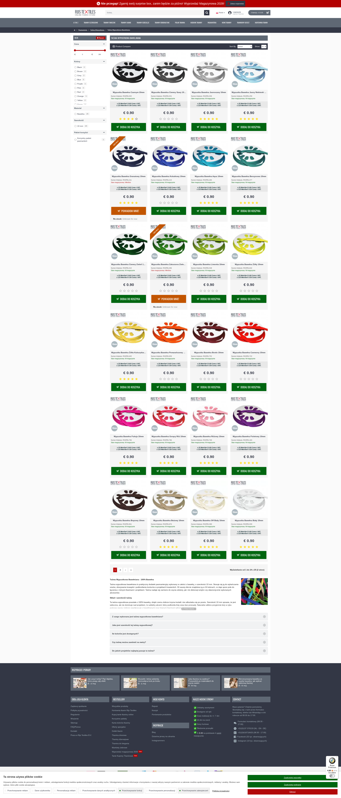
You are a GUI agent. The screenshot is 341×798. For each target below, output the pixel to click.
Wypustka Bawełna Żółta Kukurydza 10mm (128, 352)
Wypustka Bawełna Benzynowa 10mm (249, 176)
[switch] (332, 775)
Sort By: (233, 46)
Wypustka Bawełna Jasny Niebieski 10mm (249, 92)
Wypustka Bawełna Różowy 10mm (208, 436)
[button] (188, 609)
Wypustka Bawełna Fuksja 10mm (129, 436)
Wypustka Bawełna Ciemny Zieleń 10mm (128, 264)
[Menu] (336, 757)
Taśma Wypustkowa (97, 30)
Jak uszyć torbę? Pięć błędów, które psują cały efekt (100, 680)
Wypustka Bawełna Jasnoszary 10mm (209, 92)
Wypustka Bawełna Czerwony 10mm (249, 352)
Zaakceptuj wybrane (292, 785)
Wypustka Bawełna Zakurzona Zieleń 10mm (168, 264)
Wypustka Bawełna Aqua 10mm (209, 176)
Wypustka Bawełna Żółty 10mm (249, 264)
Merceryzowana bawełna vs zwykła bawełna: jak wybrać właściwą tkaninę (250, 681)
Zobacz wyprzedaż (237, 4)
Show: (257, 46)
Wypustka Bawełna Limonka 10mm (209, 264)
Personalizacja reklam (66, 790)
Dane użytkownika (42, 790)
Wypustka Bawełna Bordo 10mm (209, 352)
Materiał (77, 108)
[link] (76, 22)
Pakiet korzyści (81, 132)
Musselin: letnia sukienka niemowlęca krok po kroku (149, 680)
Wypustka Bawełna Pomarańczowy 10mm (168, 352)
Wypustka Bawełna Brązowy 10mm (128, 520)
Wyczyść (101, 38)
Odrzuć (292, 792)
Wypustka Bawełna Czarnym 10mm (128, 92)
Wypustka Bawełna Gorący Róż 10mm (169, 436)
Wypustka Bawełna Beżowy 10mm (168, 520)
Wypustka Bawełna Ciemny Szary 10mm (168, 92)
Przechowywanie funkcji (132, 790)
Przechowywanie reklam (17, 790)
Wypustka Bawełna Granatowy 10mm (128, 176)
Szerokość (79, 120)
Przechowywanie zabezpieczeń (195, 790)
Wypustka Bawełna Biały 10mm (249, 520)
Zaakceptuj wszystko (292, 778)
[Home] (74, 30)
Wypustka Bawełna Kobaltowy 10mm (168, 176)
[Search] (206, 12)
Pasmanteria (82, 30)
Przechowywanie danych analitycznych (98, 790)
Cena (76, 44)
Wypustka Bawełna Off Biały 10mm (209, 520)
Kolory (77, 61)
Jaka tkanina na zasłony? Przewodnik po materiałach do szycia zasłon (201, 681)
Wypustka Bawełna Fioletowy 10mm (249, 436)
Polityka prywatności (220, 791)
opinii (219, 733)
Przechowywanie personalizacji (162, 790)
